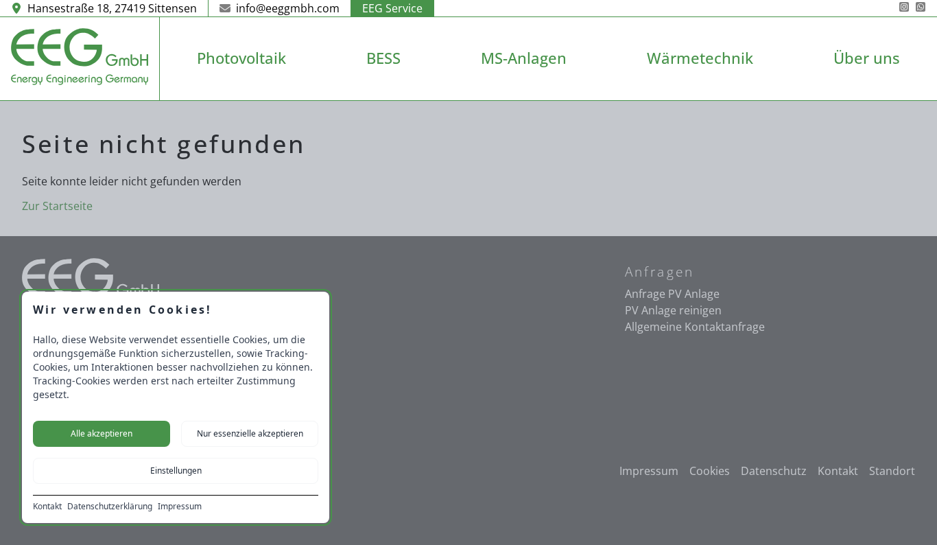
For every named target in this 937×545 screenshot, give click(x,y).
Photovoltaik (241, 58)
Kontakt (47, 506)
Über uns (866, 58)
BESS (383, 58)
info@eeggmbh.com (288, 8)
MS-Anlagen (524, 58)
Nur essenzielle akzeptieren (250, 433)
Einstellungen (176, 470)
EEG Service (392, 8)
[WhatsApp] (920, 8)
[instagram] (904, 8)
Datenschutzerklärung (109, 506)
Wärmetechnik (700, 58)
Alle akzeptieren (101, 433)
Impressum (180, 506)
